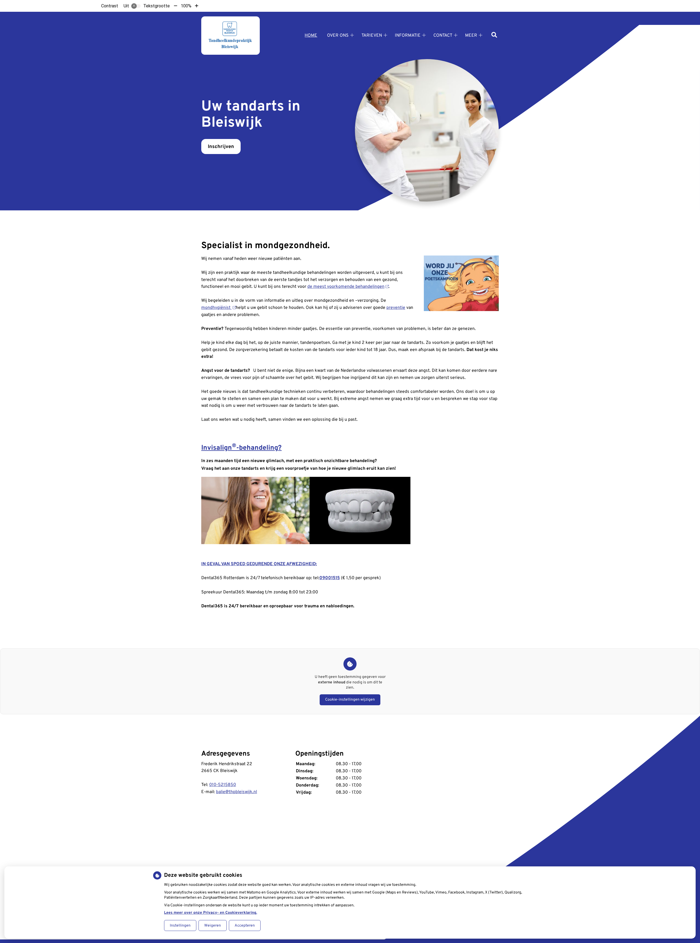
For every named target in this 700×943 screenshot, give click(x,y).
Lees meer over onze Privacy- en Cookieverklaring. (210, 912)
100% (186, 5)
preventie (395, 308)
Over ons (338, 35)
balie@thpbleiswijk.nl (236, 792)
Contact (442, 35)
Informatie (408, 35)
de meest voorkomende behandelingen (345, 286)
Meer (471, 35)
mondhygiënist (216, 308)
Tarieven (371, 35)
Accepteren (245, 925)
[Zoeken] (494, 35)
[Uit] (136, 6)
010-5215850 (222, 785)
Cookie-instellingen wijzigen (350, 699)
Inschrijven (221, 147)
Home (311, 35)
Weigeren (212, 925)
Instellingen (180, 925)
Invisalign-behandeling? (241, 448)
